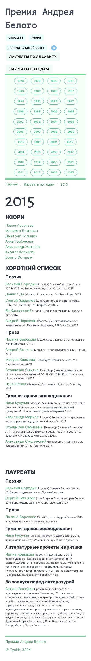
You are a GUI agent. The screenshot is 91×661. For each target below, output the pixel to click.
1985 (37, 91)
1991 (37, 101)
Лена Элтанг (16, 384)
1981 (70, 80)
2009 (71, 131)
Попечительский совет (26, 48)
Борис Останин (18, 257)
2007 (37, 131)
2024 (54, 172)
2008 (54, 131)
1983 (20, 91)
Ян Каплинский (18, 310)
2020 (54, 162)
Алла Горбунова (19, 241)
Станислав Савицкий (24, 427)
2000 (54, 111)
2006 (20, 131)
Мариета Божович (21, 230)
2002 (20, 121)
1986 (54, 91)
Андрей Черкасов (20, 320)
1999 (37, 111)
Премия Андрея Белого (25, 641)
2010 (21, 142)
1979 (37, 80)
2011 (37, 142)
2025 (70, 172)
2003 (37, 121)
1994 (54, 101)
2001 (71, 111)
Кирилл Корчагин (20, 252)
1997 (70, 101)
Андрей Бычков (19, 349)
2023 (37, 172)
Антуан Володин (19, 588)
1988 (20, 101)
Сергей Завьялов (20, 300)
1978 (20, 80)
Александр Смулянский (26, 441)
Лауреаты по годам (29, 69)
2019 (37, 162)
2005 (71, 121)
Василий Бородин (21, 284)
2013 (70, 142)
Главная (11, 184)
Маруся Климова (20, 359)
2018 (20, 162)
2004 (54, 121)
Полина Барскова (20, 339)
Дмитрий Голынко (21, 236)
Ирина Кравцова (19, 554)
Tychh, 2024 (20, 649)
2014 (21, 152)
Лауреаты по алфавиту (32, 56)
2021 (70, 162)
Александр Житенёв (22, 246)
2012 (54, 142)
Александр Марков (22, 417)
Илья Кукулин (17, 402)
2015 (37, 152)
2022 (20, 172)
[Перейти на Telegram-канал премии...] (54, 48)
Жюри (36, 37)
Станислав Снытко (22, 370)
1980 (54, 80)
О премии (15, 37)
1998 (20, 111)
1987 (71, 91)
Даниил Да (14, 294)
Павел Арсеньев (19, 225)
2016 (54, 152)
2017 (70, 152)
